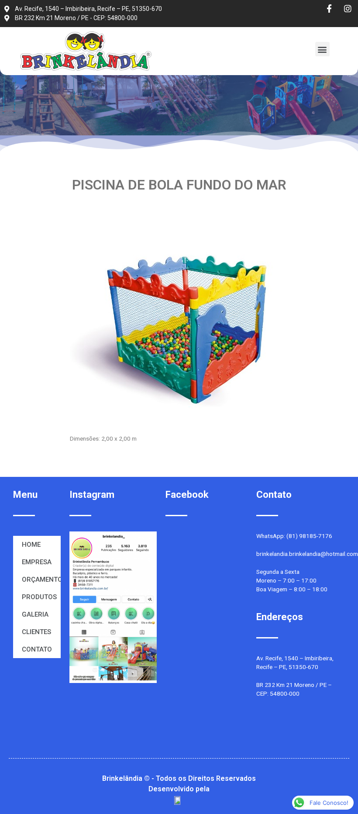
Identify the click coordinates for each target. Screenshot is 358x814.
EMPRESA (37, 562)
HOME (31, 544)
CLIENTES (36, 632)
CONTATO (37, 649)
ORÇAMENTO (41, 579)
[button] (322, 49)
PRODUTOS (39, 597)
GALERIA (35, 614)
